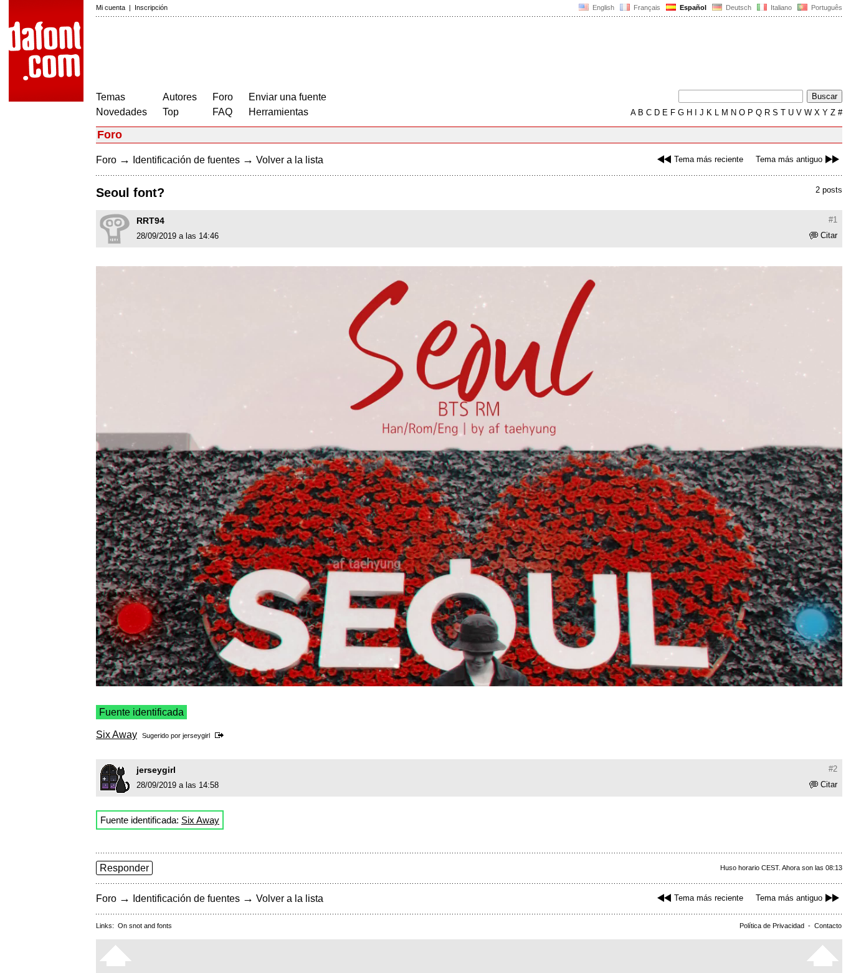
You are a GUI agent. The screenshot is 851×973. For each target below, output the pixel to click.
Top (171, 112)
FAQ (222, 112)
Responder (124, 868)
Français (646, 7)
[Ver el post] (221, 735)
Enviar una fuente (287, 97)
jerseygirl (196, 735)
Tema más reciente (708, 159)
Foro (222, 97)
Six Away (116, 734)
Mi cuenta (110, 7)
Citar (828, 235)
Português (824, 7)
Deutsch (737, 7)
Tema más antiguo (789, 159)
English (602, 7)
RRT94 (150, 221)
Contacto (828, 925)
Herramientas (278, 112)
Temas (110, 97)
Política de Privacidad (771, 925)
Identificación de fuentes (186, 160)
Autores (180, 97)
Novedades (121, 112)
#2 (833, 769)
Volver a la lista (289, 160)
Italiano (780, 7)
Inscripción (151, 7)
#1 (833, 219)
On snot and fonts (145, 925)
